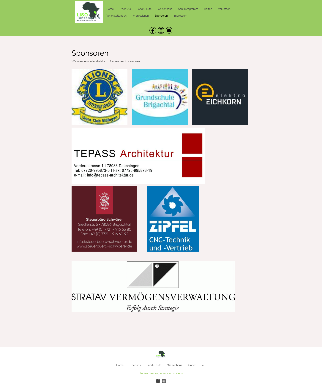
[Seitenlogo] (89, 12)
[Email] (169, 30)
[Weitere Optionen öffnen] (203, 365)
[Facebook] (152, 30)
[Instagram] (161, 30)
